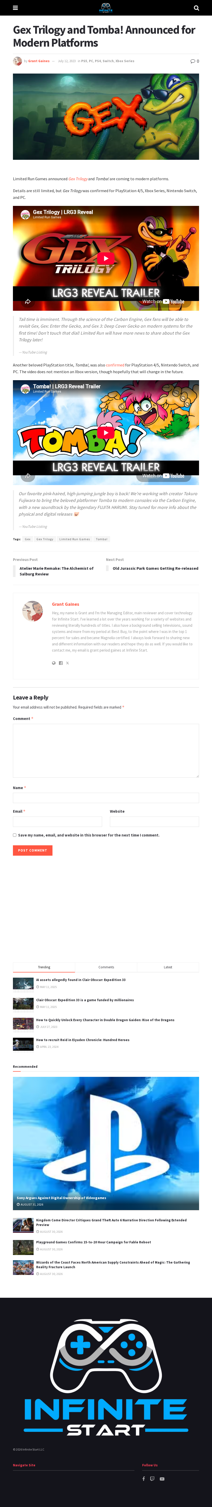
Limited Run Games (74, 539)
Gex (28, 539)
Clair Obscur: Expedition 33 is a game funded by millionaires (85, 1000)
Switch (108, 61)
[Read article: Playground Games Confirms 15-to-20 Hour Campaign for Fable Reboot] (23, 1247)
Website (117, 811)
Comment (23, 718)
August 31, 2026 (31, 1204)
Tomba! (102, 539)
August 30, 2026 (51, 1232)
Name (19, 787)
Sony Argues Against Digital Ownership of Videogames (61, 1197)
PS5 (84, 61)
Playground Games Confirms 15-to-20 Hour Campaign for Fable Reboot (93, 1242)
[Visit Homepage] (105, 8)
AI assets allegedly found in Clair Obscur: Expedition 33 (81, 980)
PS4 (98, 61)
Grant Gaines (39, 61)
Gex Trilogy (77, 178)
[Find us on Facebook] (143, 1479)
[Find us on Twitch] (152, 1479)
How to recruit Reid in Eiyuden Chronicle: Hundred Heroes (83, 1040)
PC (91, 61)
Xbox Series (125, 61)
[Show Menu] (15, 8)
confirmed (115, 364)
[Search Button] (196, 8)
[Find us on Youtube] (162, 1479)
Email (19, 811)
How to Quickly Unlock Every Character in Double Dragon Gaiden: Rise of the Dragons (105, 1020)
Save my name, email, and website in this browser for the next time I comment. (89, 835)
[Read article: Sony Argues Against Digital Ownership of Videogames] (106, 1143)
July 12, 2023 (66, 61)
